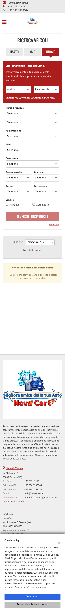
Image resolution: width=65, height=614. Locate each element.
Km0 (32, 52)
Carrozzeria (12, 158)
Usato (14, 52)
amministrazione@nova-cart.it (40, 497)
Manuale (14, 204)
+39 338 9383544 (18, 10)
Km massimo (40, 186)
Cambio (10, 200)
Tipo (8, 144)
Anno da (38, 172)
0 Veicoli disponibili (32, 216)
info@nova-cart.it (18, 2)
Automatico (43, 204)
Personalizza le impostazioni (32, 604)
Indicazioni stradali (13, 501)
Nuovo (50, 52)
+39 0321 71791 (17, 6)
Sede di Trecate (14, 468)
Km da (9, 186)
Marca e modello (15, 108)
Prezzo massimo (14, 172)
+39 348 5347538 (33, 489)
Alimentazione (13, 130)
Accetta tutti (32, 596)
